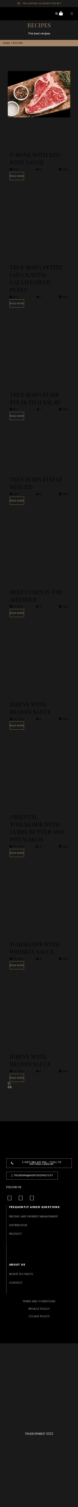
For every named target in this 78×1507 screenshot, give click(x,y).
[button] (39, 14)
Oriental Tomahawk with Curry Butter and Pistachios (37, 828)
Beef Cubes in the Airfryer (36, 595)
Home (6, 43)
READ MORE (17, 176)
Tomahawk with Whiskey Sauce (34, 947)
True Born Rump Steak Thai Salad (35, 398)
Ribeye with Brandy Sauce (30, 707)
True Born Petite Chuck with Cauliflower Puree (36, 278)
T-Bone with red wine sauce (35, 158)
